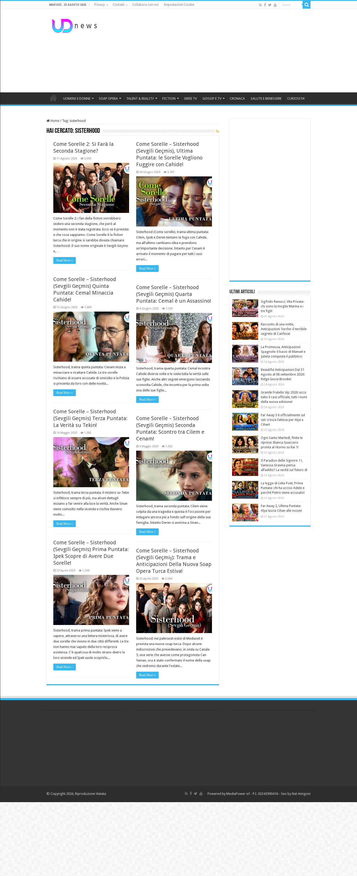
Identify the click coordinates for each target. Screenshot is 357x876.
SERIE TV (190, 98)
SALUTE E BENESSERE (266, 98)
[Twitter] (270, 5)
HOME (53, 97)
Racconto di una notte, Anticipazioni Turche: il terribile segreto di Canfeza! (284, 329)
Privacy (99, 5)
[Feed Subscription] (217, 131)
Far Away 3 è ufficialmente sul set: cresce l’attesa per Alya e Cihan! (283, 419)
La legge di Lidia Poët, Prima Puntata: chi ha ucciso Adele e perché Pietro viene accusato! (282, 487)
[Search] (306, 5)
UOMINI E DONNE (76, 98)
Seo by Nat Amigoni (295, 794)
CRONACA (237, 98)
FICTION (169, 98)
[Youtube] (275, 5)
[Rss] (260, 5)
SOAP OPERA (108, 98)
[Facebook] (265, 5)
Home (54, 121)
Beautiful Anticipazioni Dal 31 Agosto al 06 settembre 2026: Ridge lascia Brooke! (283, 374)
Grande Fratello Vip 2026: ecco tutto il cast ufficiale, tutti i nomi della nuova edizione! (284, 397)
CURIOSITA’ (296, 98)
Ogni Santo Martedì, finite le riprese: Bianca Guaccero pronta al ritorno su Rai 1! (282, 442)
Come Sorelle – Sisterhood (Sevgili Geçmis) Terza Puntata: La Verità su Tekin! (90, 418)
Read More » (64, 260)
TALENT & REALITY (140, 98)
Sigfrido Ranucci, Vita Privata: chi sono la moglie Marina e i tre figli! (282, 306)
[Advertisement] (211, 50)
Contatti (118, 5)
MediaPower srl (238, 794)
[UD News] (75, 25)
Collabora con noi (145, 5)
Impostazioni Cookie (179, 5)
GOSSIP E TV (212, 98)
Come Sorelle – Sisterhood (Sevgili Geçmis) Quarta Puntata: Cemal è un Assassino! (173, 294)
